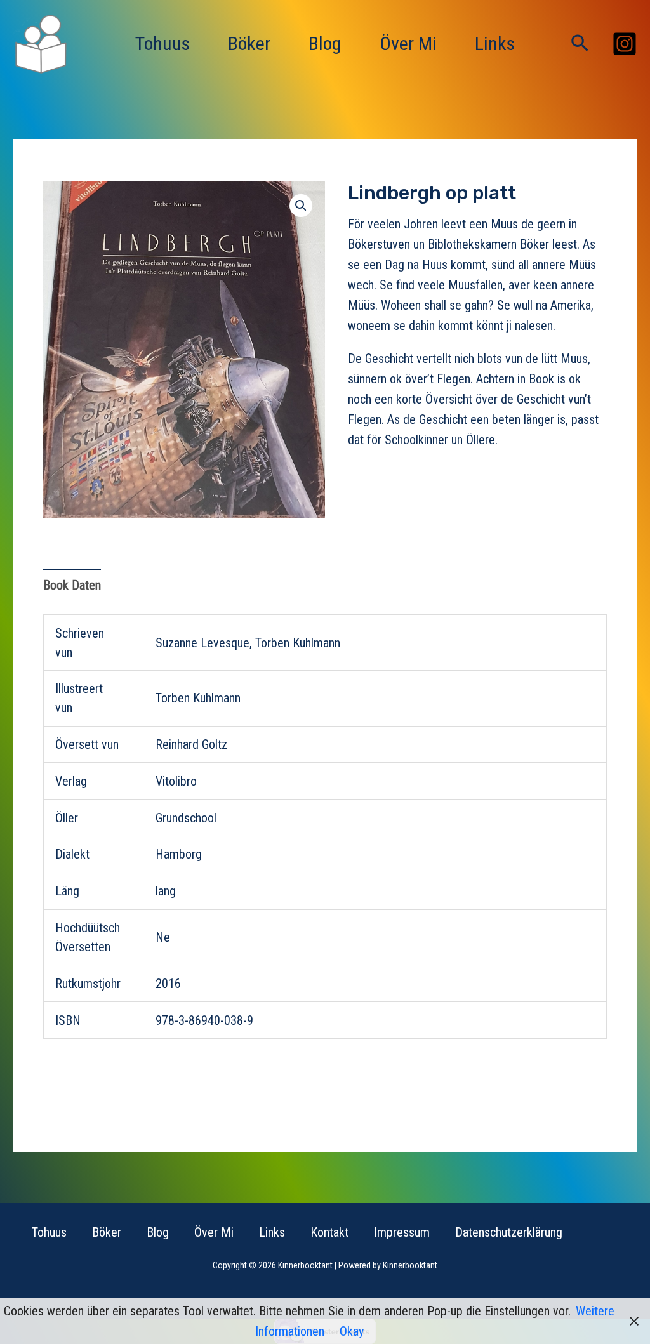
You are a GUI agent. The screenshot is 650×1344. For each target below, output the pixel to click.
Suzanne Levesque (202, 642)
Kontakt (329, 1232)
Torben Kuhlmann (297, 642)
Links (495, 43)
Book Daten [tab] (72, 585)
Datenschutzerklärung (508, 1232)
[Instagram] (624, 43)
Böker (249, 43)
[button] (580, 43)
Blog (325, 43)
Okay (352, 1331)
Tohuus (162, 43)
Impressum (402, 1232)
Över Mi (408, 43)
